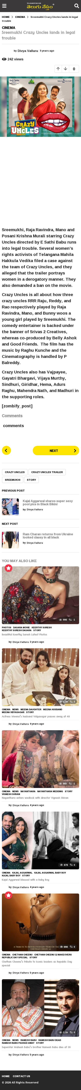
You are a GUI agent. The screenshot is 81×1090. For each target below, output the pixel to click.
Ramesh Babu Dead (49, 1040)
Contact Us (21, 1076)
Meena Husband (52, 709)
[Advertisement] (40, 182)
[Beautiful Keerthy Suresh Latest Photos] (40, 595)
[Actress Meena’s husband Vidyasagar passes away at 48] (40, 677)
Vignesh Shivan (11, 794)
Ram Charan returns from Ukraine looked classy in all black (48, 535)
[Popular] (8, 568)
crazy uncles (15, 472)
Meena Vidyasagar (13, 712)
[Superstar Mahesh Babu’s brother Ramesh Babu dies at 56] (40, 1008)
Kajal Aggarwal (22, 873)
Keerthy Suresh (42, 627)
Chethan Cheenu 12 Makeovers (53, 955)
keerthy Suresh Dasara (16, 630)
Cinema (8, 27)
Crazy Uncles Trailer (47, 472)
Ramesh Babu (29, 1040)
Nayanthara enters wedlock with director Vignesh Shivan (35, 798)
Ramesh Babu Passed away (18, 1043)
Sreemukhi (12, 480)
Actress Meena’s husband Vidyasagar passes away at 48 (36, 717)
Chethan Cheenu (22, 955)
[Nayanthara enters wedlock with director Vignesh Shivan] (40, 759)
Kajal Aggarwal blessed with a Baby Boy (25, 880)
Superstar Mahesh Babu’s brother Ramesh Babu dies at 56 (36, 1047)
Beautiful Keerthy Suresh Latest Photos (24, 635)
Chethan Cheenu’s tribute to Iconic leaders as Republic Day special (37, 964)
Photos (6, 627)
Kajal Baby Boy (11, 875)
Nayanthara (28, 791)
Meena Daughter (31, 709)
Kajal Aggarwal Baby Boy (50, 873)
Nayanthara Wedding (50, 791)
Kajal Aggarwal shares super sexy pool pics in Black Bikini (48, 502)
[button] (4, 6)
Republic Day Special (15, 957)
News (15, 709)
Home (6, 1076)
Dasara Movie (21, 627)
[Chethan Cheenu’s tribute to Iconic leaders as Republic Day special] (40, 922)
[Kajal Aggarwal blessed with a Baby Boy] (40, 840)
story (31, 480)
